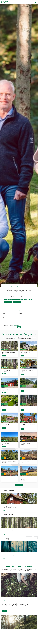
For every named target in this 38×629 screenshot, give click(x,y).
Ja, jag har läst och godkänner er (11, 325)
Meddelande (5, 320)
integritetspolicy (16, 325)
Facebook (15, 338)
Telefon (20, 313)
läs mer (4, 610)
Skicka (19, 327)
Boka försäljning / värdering (9, 299)
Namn (4, 313)
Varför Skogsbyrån (19, 299)
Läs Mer (4, 355)
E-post (4, 317)
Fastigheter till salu (28, 299)
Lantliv (4, 601)
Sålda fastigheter (17, 302)
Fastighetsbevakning (8, 302)
